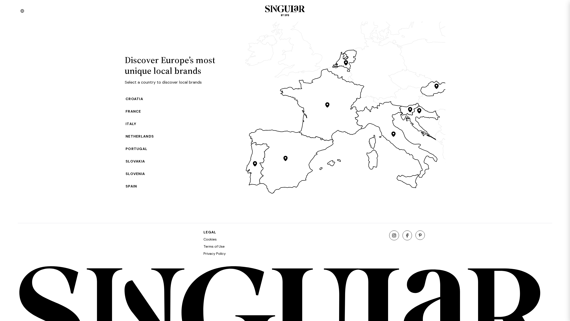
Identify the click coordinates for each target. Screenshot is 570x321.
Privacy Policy (215, 253)
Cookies (210, 239)
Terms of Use (214, 246)
